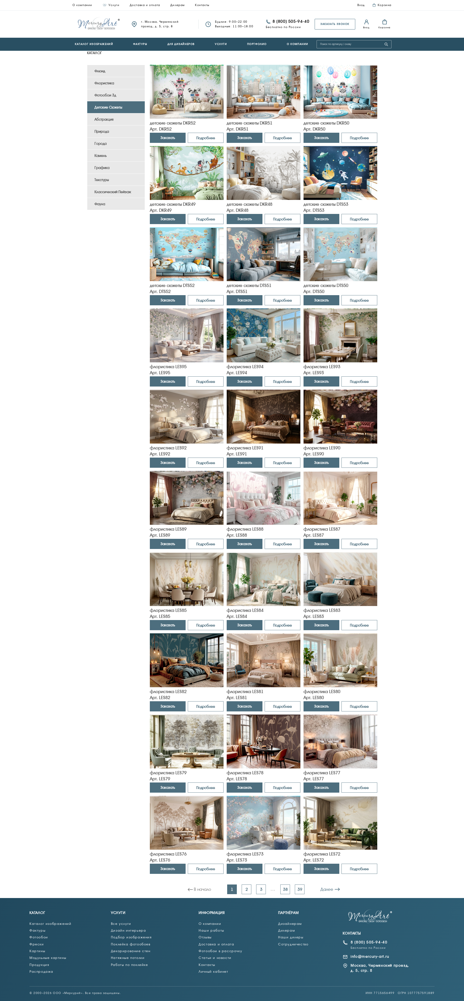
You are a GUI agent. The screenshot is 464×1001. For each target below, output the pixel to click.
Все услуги (121, 924)
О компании (82, 5)
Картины (37, 951)
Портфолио (257, 44)
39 (299, 889)
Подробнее (205, 138)
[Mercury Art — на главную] (370, 917)
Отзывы (205, 937)
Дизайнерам (290, 924)
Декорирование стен (131, 951)
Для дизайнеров (181, 44)
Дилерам (177, 5)
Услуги (114, 5)
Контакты (202, 5)
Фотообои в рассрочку (220, 951)
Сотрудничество (293, 944)
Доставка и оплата (145, 5)
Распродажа (41, 971)
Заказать (167, 138)
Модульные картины (47, 958)
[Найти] (386, 44)
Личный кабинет (213, 971)
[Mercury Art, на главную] (99, 24)
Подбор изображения (131, 937)
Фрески (36, 944)
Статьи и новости (215, 958)
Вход (361, 5)
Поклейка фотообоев (131, 944)
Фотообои (38, 937)
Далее (326, 889)
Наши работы (211, 930)
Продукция (39, 965)
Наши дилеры (291, 937)
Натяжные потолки (128, 958)
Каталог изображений (94, 44)
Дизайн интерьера (128, 930)
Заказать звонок (334, 24)
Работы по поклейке (129, 965)
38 (285, 889)
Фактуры (140, 44)
